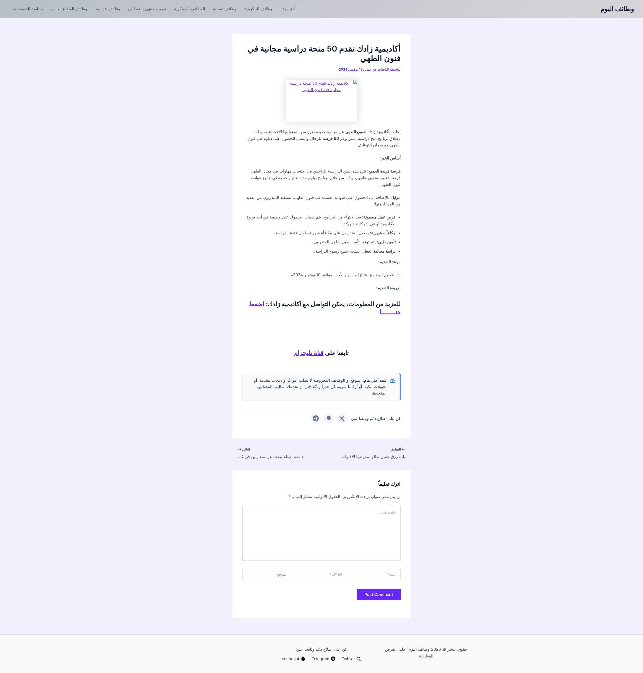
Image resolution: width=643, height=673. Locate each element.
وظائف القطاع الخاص (69, 8)
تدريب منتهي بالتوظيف (147, 8)
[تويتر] (342, 418)
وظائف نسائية (224, 8)
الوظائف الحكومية (259, 8)
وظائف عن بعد (107, 8)
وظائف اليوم (617, 9)
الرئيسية (289, 8)
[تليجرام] (316, 418)
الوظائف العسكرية (189, 8)
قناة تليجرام (309, 352)
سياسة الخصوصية (28, 8)
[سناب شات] (329, 418)
